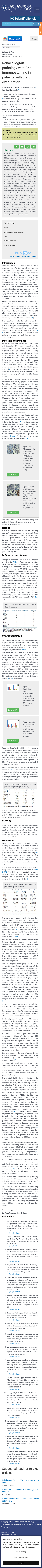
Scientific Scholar (15, 1525)
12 (17, 937)
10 (6, 872)
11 (28, 879)
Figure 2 (27, 438)
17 (14, 1169)
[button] (37, 10)
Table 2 (12, 770)
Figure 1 (13, 436)
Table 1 (16, 562)
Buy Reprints (16, 39)
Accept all (21, 1563)
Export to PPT (12, 475)
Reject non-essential (21, 1557)
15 (16, 1111)
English (7, 47)
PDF (35, 39)
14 (14, 1111)
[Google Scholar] (14, 1233)
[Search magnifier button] (38, 24)
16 (37, 1152)
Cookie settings (21, 1552)
